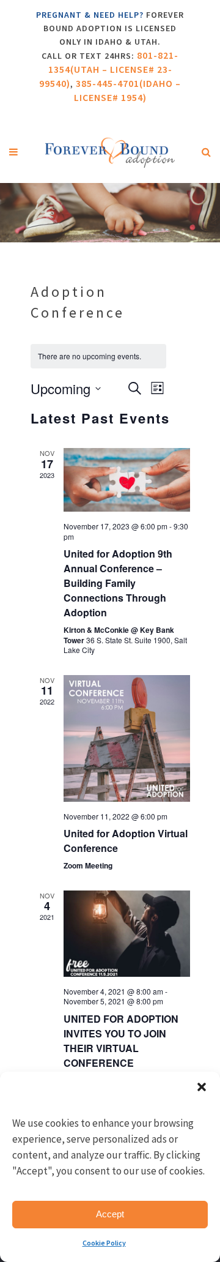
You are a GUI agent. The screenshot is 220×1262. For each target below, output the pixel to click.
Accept (110, 1214)
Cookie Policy (104, 1242)
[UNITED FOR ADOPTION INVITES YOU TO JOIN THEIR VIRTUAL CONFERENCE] (127, 933)
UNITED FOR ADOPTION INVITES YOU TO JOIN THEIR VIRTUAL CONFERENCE (121, 1041)
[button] (202, 1087)
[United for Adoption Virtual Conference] (127, 738)
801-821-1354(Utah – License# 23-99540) (108, 69)
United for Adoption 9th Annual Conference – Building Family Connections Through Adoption (118, 583)
